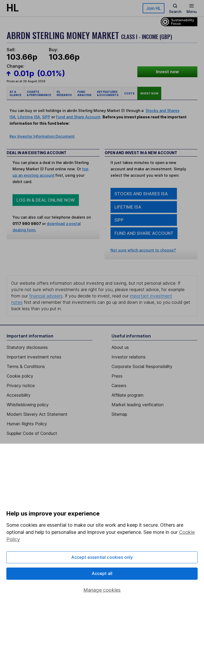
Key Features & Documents (107, 93)
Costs (129, 93)
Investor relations (129, 357)
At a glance (15, 93)
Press (117, 376)
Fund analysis (84, 93)
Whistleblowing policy (28, 404)
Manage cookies (102, 590)
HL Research (64, 93)
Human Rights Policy (27, 423)
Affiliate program (127, 395)
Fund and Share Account (78, 117)
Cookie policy (20, 376)
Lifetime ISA (29, 117)
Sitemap (119, 414)
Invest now (167, 71)
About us (120, 347)
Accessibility (19, 395)
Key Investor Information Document (42, 136)
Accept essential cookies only (102, 557)
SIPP (46, 117)
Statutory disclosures (27, 347)
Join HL (153, 8)
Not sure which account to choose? (143, 250)
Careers (119, 385)
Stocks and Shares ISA (141, 193)
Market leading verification (138, 404)
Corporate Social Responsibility (142, 366)
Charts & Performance (39, 93)
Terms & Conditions (26, 366)
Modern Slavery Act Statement (37, 414)
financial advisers (46, 295)
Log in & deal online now (45, 200)
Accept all (102, 573)
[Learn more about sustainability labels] (177, 21)
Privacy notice (21, 385)
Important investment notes (34, 357)
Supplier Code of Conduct (32, 433)
